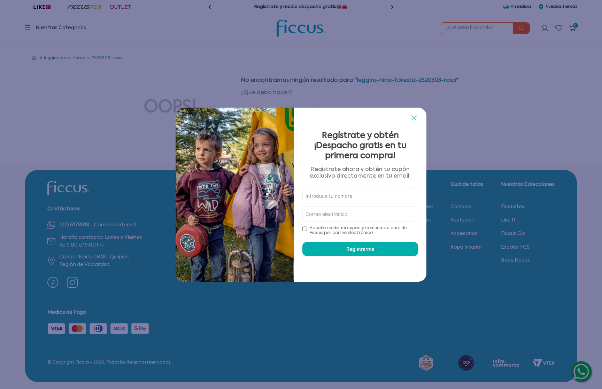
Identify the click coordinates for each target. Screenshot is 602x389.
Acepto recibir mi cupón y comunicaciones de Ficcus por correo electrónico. (358, 230)
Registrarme (360, 249)
